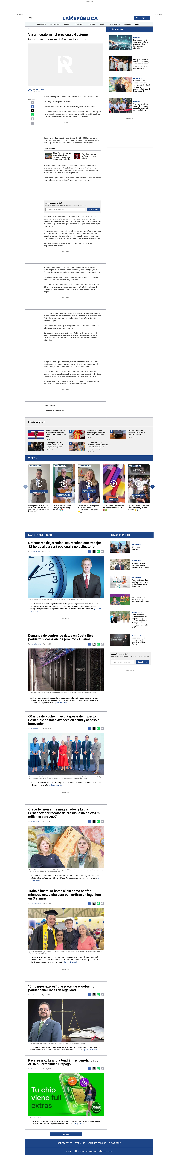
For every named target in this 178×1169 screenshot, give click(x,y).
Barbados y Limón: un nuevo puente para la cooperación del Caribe (140, 600)
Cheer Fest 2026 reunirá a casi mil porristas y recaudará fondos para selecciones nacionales (62, 156)
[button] (142, 18)
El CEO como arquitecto (136, 548)
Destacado (137, 78)
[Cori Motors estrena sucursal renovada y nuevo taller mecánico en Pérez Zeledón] (120, 105)
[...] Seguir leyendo (60, 703)
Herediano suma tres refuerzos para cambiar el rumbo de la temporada (96, 433)
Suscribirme (93, 209)
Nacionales (37, 29)
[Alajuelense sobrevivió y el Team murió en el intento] (77, 156)
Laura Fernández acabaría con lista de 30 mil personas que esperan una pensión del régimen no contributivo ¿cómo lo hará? (140, 621)
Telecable (75, 698)
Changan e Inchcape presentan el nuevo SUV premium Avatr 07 (136, 433)
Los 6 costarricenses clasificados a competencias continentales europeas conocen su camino (97, 446)
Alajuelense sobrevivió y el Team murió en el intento (91, 156)
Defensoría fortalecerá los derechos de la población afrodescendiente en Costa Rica (56, 434)
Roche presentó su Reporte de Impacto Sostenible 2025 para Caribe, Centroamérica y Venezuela (38, 509)
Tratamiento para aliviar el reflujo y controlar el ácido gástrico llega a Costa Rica (140, 583)
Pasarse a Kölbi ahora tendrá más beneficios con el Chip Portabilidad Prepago (64, 1062)
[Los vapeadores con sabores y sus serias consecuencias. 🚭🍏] (114, 483)
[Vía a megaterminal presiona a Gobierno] (65, 64)
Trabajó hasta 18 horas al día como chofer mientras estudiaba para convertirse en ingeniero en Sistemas (64, 894)
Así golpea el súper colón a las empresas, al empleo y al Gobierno (140, 565)
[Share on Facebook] (32, 106)
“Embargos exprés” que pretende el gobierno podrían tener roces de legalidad (61, 988)
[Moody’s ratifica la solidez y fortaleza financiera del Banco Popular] (120, 640)
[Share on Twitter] (32, 110)
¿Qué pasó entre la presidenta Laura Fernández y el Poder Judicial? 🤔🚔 (139, 508)
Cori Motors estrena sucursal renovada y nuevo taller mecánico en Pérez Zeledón (141, 107)
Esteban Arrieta (35, 551)
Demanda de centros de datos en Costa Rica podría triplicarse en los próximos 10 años (61, 637)
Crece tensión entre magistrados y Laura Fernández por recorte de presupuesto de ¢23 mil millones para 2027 (64, 813)
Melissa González (36, 728)
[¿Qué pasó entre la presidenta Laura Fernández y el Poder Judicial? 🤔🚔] (139, 483)
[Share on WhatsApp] (32, 114)
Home (30, 29)
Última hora (137, 612)
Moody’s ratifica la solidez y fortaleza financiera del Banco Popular (139, 641)
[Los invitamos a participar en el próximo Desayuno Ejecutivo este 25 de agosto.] (89, 483)
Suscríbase (115, 1143)
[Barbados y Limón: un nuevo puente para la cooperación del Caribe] (120, 599)
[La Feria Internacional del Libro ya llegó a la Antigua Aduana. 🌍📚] (64, 483)
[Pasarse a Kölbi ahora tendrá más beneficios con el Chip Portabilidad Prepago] (66, 1094)
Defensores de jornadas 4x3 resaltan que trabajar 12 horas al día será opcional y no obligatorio (64, 544)
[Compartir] (32, 123)
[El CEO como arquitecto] (120, 547)
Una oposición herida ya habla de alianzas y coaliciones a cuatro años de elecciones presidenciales (141, 64)
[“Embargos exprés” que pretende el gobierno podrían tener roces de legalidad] (66, 1020)
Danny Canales (40, 89)
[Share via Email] (32, 118)
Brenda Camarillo (36, 644)
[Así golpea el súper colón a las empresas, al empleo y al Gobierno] (120, 564)
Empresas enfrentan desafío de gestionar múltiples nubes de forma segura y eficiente (140, 44)
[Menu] (30, 18)
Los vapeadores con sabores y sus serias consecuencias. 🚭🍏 (113, 508)
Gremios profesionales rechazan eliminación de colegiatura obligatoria (55, 445)
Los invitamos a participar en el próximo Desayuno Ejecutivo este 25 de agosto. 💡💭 (88, 509)
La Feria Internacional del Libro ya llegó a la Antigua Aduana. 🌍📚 (62, 508)
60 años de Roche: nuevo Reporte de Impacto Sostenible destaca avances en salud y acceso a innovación (63, 720)
